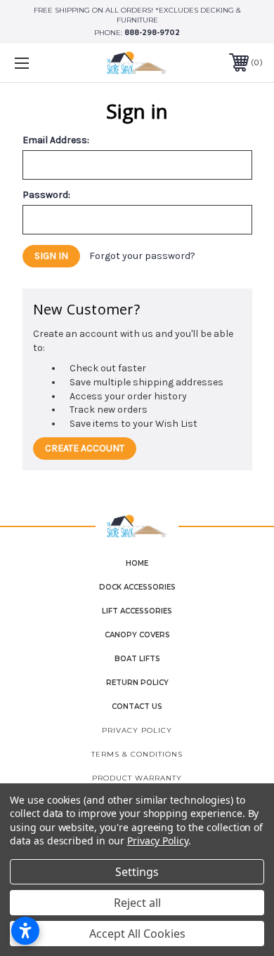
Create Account (84, 448)
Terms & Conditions (137, 754)
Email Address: (55, 140)
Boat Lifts (137, 658)
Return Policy (137, 682)
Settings (137, 871)
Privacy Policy (137, 730)
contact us (137, 706)
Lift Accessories (137, 611)
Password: (46, 195)
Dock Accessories (137, 587)
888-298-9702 (152, 32)
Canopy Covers (137, 634)
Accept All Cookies (137, 933)
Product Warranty (137, 778)
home (137, 563)
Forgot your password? (142, 256)
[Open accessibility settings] (25, 931)
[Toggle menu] (39, 63)
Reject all (137, 902)
